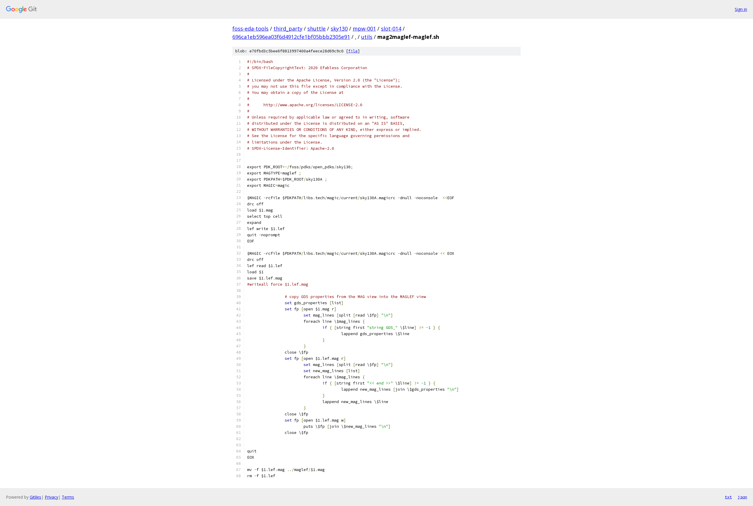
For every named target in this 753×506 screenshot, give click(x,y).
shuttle (316, 28)
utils (366, 36)
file (353, 51)
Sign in (741, 9)
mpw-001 (364, 28)
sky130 (339, 28)
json (742, 497)
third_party (288, 28)
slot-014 (391, 28)
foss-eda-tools (250, 28)
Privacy (51, 497)
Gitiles (35, 497)
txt (728, 497)
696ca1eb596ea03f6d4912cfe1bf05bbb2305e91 (291, 36)
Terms (68, 497)
